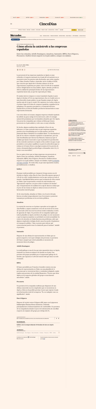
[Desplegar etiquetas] (59, 332)
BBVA (51, 332)
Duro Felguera (28, 332)
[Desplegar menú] (11, 23)
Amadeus (41, 332)
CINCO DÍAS (19, 326)
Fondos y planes (44, 29)
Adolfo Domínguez (20, 332)
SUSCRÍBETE (74, 29)
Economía (33, 29)
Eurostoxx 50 (57, 17)
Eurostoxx (74, 155)
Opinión (56, 29)
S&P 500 (27, 17)
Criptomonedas (75, 35)
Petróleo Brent (42, 17)
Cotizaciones (38, 29)
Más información (20, 338)
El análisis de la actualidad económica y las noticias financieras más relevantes (34, 318)
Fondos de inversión (54, 35)
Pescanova (46, 332)
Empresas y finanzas (22, 29)
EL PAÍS (61, 29)
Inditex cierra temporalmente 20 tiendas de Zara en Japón (35, 324)
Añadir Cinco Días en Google (54, 69)
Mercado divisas (46, 35)
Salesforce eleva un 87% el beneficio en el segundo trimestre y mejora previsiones (76, 124)
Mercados (28, 29)
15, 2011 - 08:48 (21, 66)
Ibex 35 (14, 17)
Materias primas (62, 35)
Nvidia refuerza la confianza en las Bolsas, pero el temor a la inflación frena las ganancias (38, 39)
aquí (44, 338)
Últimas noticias (51, 29)
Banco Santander (35, 332)
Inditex (54, 332)
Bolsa (41, 35)
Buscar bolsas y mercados (74, 149)
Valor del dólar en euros (74, 17)
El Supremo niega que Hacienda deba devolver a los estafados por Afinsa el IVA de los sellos (77, 134)
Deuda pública (68, 35)
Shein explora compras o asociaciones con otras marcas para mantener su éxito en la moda (76, 139)
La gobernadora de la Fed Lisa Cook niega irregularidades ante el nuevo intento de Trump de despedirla (77, 129)
